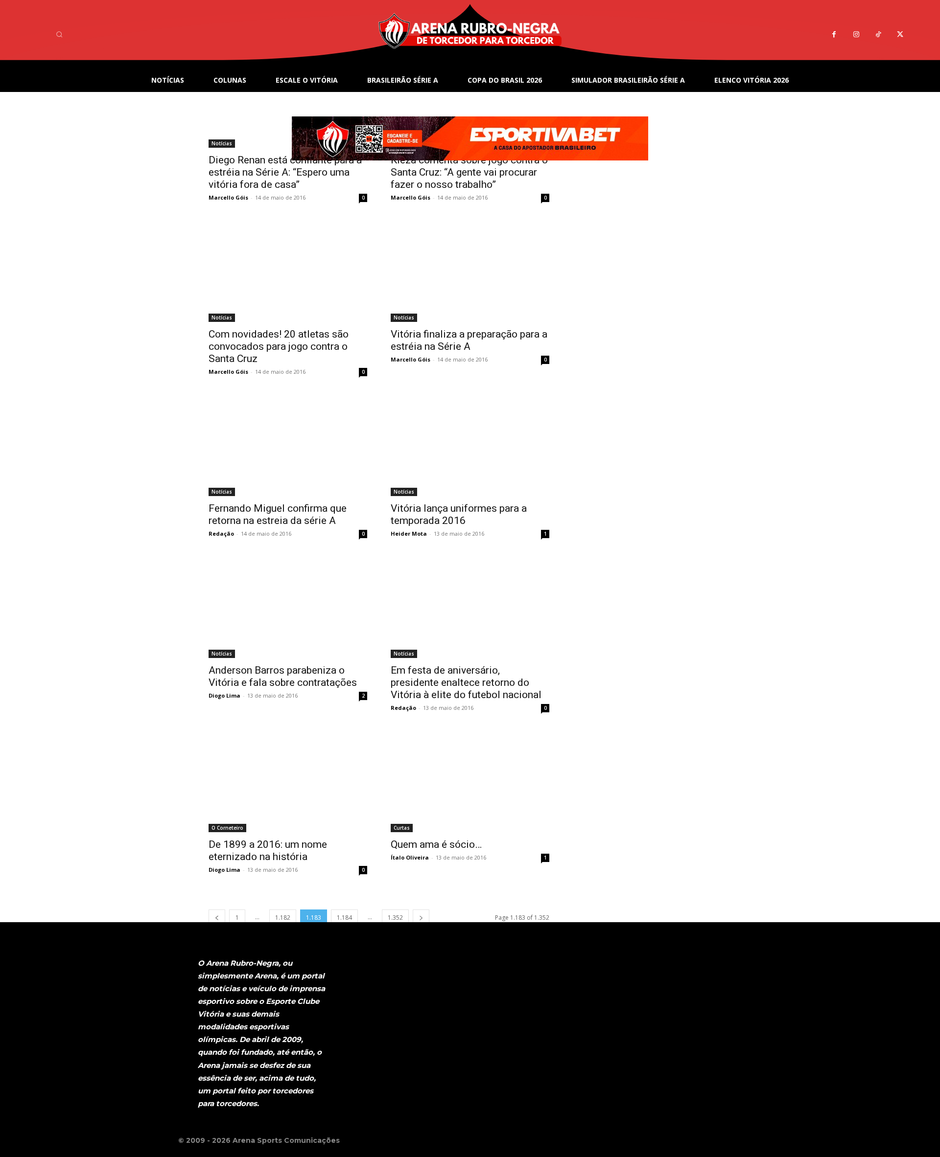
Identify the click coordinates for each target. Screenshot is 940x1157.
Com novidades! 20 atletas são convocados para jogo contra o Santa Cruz (279, 346)
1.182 (282, 917)
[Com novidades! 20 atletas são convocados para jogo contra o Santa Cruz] (288, 272)
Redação (221, 533)
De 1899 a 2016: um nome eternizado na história (268, 850)
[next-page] (421, 917)
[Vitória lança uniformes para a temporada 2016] (470, 446)
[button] (59, 34)
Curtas (402, 827)
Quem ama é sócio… (436, 844)
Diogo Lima (224, 695)
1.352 (395, 917)
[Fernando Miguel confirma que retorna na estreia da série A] (288, 446)
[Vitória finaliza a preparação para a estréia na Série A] (470, 272)
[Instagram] (856, 34)
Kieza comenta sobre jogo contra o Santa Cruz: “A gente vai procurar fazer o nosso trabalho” (469, 172)
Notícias (222, 317)
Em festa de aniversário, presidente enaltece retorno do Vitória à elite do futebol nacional (466, 682)
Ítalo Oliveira (410, 857)
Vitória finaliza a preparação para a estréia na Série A (469, 340)
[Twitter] (900, 34)
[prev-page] (217, 917)
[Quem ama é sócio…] (470, 782)
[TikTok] (878, 34)
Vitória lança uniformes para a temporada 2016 (459, 514)
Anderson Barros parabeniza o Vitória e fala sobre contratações (283, 676)
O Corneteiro (227, 827)
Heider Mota (409, 533)
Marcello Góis (228, 197)
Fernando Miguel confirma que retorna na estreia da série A (278, 514)
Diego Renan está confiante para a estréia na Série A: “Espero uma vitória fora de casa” (285, 172)
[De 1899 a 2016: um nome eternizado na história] (288, 782)
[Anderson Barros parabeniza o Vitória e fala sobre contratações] (288, 608)
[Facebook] (834, 34)
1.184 (344, 917)
